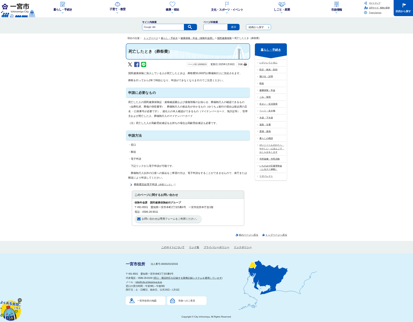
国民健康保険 (224, 38)
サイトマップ (374, 3)
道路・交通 (265, 124)
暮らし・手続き (169, 38)
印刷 (240, 64)
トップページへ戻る (276, 235)
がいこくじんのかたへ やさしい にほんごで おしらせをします (271, 148)
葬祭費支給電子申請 (153, 184)
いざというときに (268, 62)
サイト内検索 (149, 22)
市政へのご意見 (186, 300)
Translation (375, 12)
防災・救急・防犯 (268, 69)
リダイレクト (266, 176)
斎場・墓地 (265, 131)
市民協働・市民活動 (269, 159)
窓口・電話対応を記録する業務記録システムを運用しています (188, 278)
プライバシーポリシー (216, 247)
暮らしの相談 (266, 138)
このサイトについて (173, 247)
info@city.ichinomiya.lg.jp (149, 282)
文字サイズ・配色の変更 (379, 8)
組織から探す (256, 27)
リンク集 (194, 247)
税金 (261, 83)
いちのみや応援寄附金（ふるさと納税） (270, 168)
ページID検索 (210, 22)
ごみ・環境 (265, 97)
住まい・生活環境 (268, 104)
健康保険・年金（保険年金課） (197, 38)
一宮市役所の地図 (146, 300)
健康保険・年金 (267, 90)
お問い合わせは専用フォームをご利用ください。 (170, 218)
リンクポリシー (243, 247)
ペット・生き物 (267, 110)
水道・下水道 (266, 117)
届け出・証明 (266, 76)
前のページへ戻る (248, 235)
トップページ (151, 38)
